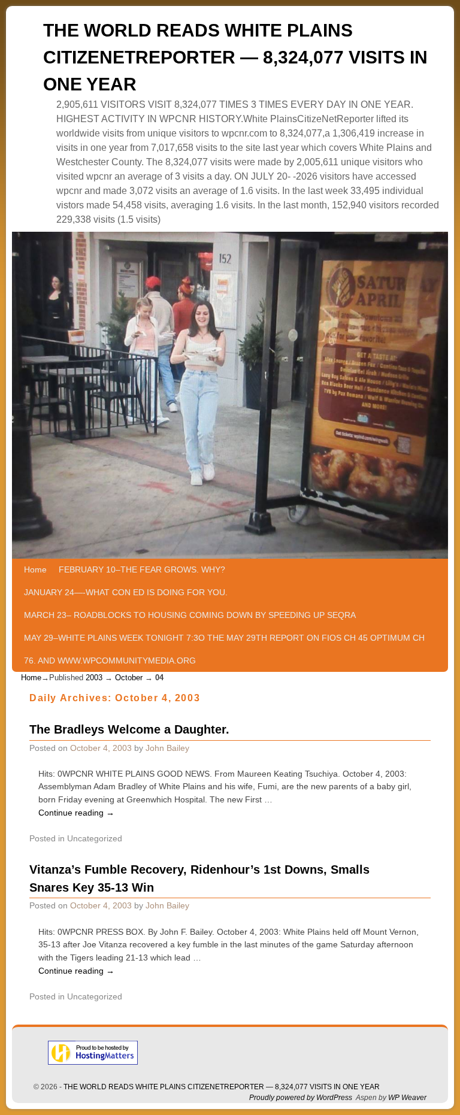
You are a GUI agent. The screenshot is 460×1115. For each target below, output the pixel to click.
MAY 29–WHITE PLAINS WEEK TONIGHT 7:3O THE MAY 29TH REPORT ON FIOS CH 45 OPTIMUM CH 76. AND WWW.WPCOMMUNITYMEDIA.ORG (224, 649)
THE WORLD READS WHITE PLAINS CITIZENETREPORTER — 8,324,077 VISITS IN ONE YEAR (235, 57)
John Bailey (167, 748)
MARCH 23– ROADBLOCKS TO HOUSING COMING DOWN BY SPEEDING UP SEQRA (190, 615)
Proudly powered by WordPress (300, 1097)
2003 (94, 677)
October (129, 677)
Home (35, 569)
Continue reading (76, 812)
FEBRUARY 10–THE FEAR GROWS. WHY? (142, 569)
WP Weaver (407, 1097)
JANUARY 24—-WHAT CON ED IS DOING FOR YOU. (126, 592)
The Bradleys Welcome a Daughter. (129, 729)
